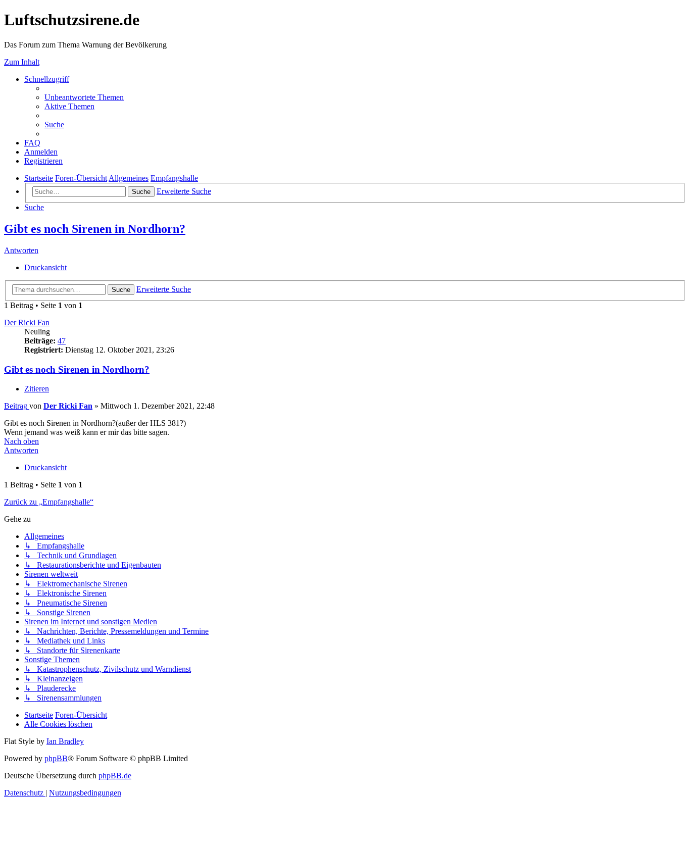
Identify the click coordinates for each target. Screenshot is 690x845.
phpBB (56, 758)
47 (62, 340)
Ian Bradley (65, 741)
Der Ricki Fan (27, 322)
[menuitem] (84, 97)
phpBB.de (114, 775)
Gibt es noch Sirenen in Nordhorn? (94, 228)
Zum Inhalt (21, 62)
